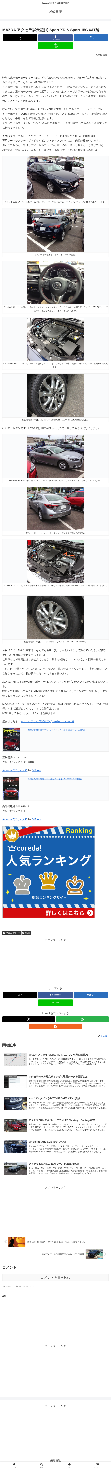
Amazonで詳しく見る (14, 770)
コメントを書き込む (55, 1277)
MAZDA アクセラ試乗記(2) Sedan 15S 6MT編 (47, 721)
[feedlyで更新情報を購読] (82, 1019)
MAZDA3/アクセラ (12, 933)
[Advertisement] (55, 65)
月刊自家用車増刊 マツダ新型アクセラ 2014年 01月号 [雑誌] (55, 779)
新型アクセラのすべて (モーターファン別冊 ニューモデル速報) (56, 730)
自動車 (27, 933)
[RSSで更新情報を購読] (55, 1026)
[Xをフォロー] (28, 1019)
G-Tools (36, 770)
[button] (102, 799)
